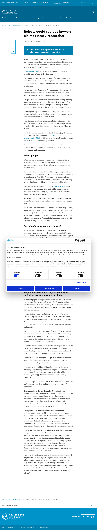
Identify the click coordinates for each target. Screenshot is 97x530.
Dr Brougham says (31, 71)
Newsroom (16, 25)
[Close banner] (89, 240)
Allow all (76, 288)
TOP (91, 505)
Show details (81, 283)
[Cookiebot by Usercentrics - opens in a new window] (76, 240)
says (60, 186)
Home (4, 25)
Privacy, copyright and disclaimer (13, 527)
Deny (21, 288)
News (9, 25)
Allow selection (48, 288)
